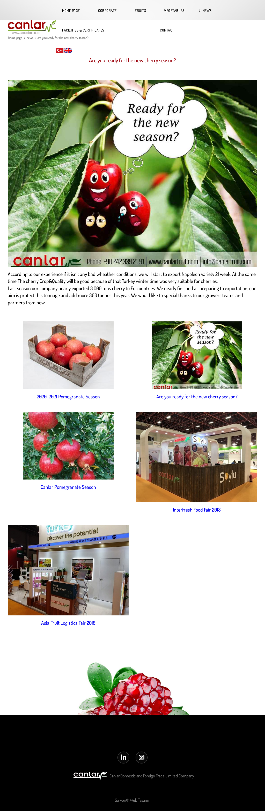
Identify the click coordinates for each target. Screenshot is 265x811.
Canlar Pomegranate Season (68, 487)
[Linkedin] (123, 757)
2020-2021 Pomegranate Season (68, 396)
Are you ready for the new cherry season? (197, 396)
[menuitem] (73, 10)
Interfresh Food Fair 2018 (197, 509)
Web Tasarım (140, 800)
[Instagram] (141, 757)
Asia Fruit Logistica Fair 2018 (68, 623)
